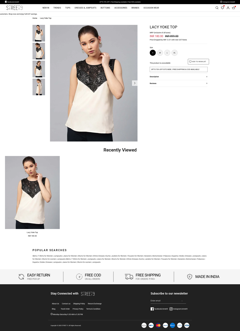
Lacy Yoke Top (45, 18)
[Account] (228, 7)
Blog (53, 309)
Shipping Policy (79, 304)
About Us (55, 304)
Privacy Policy (78, 309)
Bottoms (105, 8)
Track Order (65, 309)
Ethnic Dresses (98, 256)
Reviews (153, 83)
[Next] (135, 83)
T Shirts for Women (45, 256)
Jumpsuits (58, 256)
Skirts (34, 256)
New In (45, 8)
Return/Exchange (95, 304)
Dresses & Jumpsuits (85, 8)
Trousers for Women (135, 256)
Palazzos (167, 256)
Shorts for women (49, 259)
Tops (67, 8)
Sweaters (148, 256)
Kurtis (108, 256)
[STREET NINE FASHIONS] (14, 7)
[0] (222, 7)
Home (34, 18)
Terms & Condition (93, 309)
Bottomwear (157, 256)
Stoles (181, 256)
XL (175, 53)
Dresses (188, 256)
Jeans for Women (70, 256)
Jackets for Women (118, 256)
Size (151, 47)
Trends (57, 8)
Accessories (120, 8)
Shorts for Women (85, 256)
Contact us (66, 304)
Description (154, 77)
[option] (94, 83)
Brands (135, 8)
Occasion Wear (151, 8)
